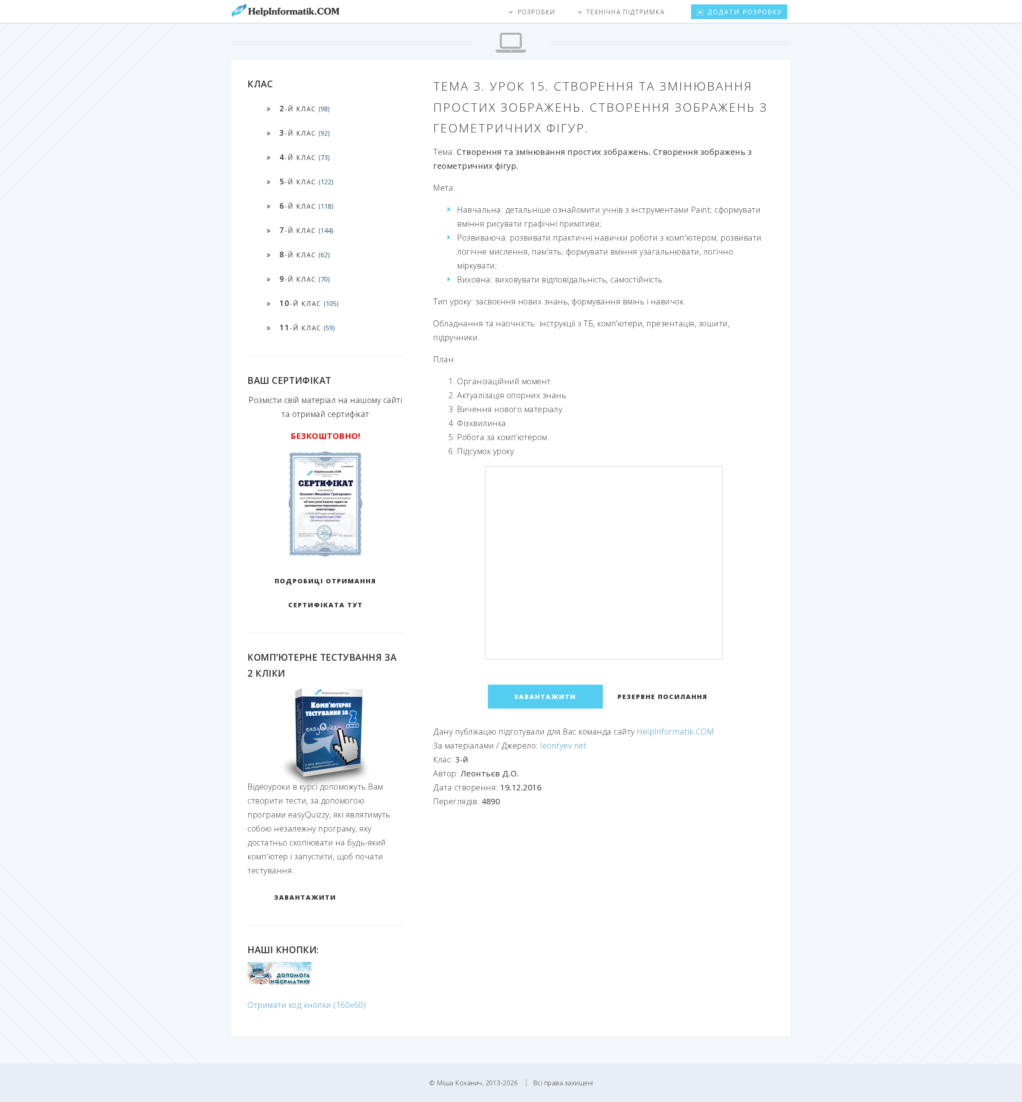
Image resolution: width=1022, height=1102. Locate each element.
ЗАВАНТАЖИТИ (305, 897)
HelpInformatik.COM (675, 731)
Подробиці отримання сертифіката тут (325, 593)
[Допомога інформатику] (279, 983)
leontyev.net (563, 745)
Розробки (536, 12)
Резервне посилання (662, 696)
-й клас (304, 108)
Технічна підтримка (625, 12)
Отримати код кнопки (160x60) (307, 1004)
